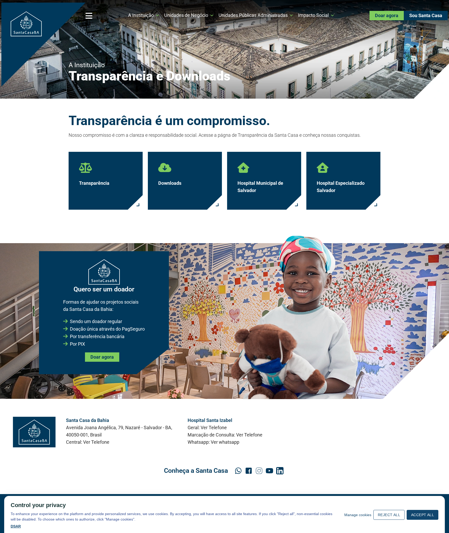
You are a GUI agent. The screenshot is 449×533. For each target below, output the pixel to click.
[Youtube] (269, 471)
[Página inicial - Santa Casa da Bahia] (43, 45)
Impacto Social (313, 15)
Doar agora (386, 15)
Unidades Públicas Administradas (253, 15)
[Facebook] (248, 471)
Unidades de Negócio (186, 15)
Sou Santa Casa (425, 15)
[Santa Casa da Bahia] (34, 432)
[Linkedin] (280, 471)
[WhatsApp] (238, 471)
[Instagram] (259, 471)
